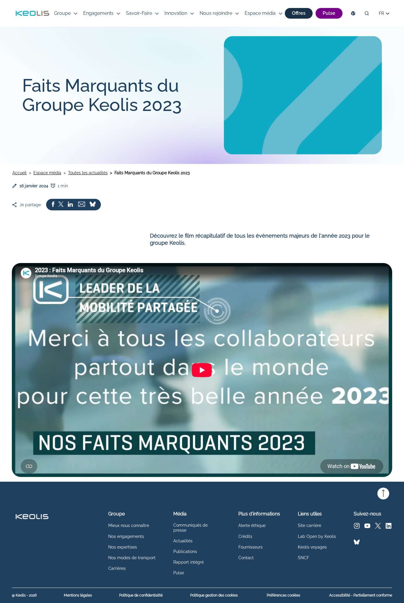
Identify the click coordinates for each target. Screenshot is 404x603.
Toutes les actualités (88, 172)
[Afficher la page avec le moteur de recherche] (366, 13)
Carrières (117, 568)
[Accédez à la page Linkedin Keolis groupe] (389, 527)
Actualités (183, 540)
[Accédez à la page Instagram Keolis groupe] (357, 527)
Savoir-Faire (139, 13)
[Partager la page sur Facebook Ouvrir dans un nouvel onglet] (53, 204)
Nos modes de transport (132, 557)
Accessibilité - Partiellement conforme (360, 595)
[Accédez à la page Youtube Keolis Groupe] (367, 527)
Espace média (260, 13)
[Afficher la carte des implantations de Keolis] (353, 13)
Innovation (175, 13)
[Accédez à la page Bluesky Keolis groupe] (357, 543)
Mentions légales (78, 595)
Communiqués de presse (190, 527)
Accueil (19, 172)
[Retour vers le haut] (383, 493)
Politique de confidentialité (141, 595)
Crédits (245, 536)
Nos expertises (122, 547)
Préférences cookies (283, 595)
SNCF (303, 557)
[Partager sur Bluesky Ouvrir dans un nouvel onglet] (93, 204)
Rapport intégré (188, 562)
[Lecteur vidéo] (202, 370)
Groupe (62, 13)
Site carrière (309, 525)
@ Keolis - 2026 (24, 595)
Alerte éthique (252, 525)
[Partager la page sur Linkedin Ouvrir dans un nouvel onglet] (70, 204)
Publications (185, 551)
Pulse (178, 572)
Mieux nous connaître (128, 525)
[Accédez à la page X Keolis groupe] (378, 527)
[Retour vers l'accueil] (32, 13)
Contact (246, 557)
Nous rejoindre (216, 13)
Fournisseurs (250, 547)
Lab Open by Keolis (317, 536)
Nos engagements (126, 536)
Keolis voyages (312, 547)
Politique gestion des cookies (214, 595)
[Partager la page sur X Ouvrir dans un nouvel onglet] (61, 204)
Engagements (98, 13)
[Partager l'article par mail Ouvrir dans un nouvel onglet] (81, 204)
